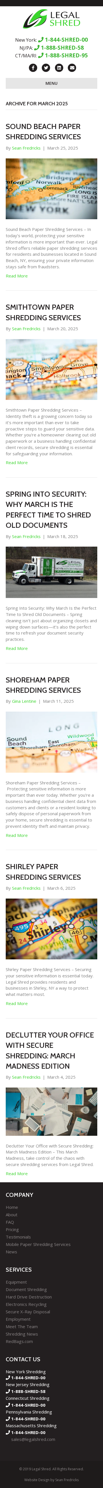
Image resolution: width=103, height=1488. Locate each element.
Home (12, 1207)
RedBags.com (19, 1341)
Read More (17, 276)
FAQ (10, 1222)
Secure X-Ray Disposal (28, 1311)
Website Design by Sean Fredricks (51, 1479)
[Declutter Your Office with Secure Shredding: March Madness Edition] (51, 1111)
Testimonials (18, 1237)
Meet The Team (22, 1326)
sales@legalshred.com (33, 1439)
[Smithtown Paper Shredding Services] (51, 369)
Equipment (16, 1282)
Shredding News (22, 1334)
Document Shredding (26, 1289)
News (11, 1252)
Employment (18, 1319)
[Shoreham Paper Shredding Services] (51, 741)
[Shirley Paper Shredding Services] (51, 928)
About (11, 1214)
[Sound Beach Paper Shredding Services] (51, 188)
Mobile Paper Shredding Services (38, 1244)
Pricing (12, 1229)
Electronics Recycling (26, 1304)
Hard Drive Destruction (29, 1297)
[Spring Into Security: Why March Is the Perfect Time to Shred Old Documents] (51, 572)
